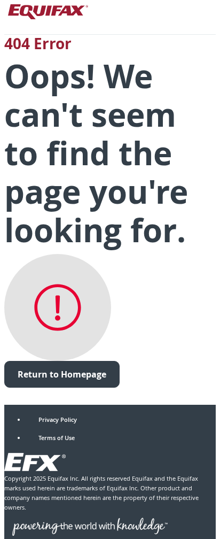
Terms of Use (56, 438)
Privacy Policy (57, 419)
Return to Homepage (62, 374)
